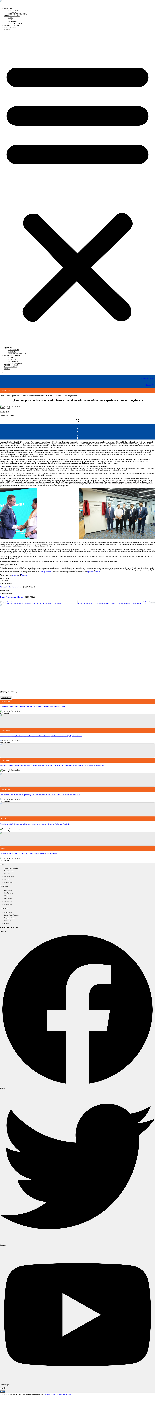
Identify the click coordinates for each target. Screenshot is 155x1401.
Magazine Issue (10, 27)
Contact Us (150, 385)
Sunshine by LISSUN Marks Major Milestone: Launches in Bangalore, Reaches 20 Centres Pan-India (34, 824)
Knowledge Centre (12, 16)
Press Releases (15, 23)
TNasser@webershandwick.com (11, 597)
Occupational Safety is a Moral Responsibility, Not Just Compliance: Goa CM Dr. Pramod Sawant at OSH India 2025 (40, 795)
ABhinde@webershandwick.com (11, 587)
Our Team (12, 12)
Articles (12, 19)
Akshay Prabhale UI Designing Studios (57, 1394)
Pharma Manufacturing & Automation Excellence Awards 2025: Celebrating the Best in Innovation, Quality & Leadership (41, 736)
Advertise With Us (147, 378)
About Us (8, 8)
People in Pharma (11, 25)
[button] (77, 190)
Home (2, 396)
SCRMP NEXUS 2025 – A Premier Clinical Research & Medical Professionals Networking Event (33, 706)
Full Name (3, 1385)
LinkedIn (15, 575)
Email (2, 1388)
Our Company (13, 10)
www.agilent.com (45, 572)
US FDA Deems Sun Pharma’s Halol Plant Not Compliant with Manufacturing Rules (28, 853)
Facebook (24, 575)
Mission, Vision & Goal (17, 14)
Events (7, 29)
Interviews (13, 21)
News (10, 18)
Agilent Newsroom (93, 572)
